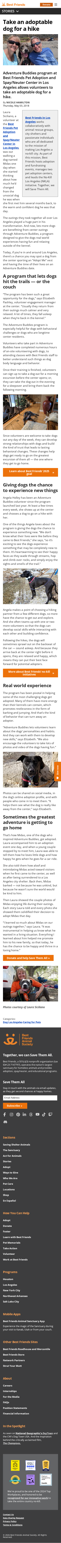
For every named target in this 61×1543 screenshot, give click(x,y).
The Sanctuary (11, 1150)
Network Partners (14, 1360)
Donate (46, 4)
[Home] (16, 4)
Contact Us (8, 1514)
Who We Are (10, 1178)
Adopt (6, 1167)
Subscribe (13, 1105)
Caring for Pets (32, 1022)
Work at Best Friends (15, 1259)
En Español (9, 1200)
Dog (5, 1022)
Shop (6, 1195)
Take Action (10, 1248)
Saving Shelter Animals (16, 1144)
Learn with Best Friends (17, 1237)
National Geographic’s (34, 1433)
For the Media (11, 1396)
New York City (11, 1290)
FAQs (6, 1402)
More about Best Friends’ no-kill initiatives (29, 673)
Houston (8, 1279)
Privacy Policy (9, 1521)
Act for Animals (12, 1155)
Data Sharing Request (13, 1518)
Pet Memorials (11, 1242)
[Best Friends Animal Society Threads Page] (32, 1115)
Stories (7, 1161)
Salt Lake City (11, 1301)
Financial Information (16, 1413)
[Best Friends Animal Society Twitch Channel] (51, 1115)
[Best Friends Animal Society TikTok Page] (45, 1115)
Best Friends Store (13, 1354)
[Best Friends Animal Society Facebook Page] (6, 1115)
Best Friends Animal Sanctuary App (24, 1321)
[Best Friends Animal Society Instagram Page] (12, 1115)
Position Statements (15, 1408)
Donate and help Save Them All (27, 958)
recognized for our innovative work (28, 1498)
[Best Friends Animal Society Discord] (6, 1123)
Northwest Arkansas (15, 1296)
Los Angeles (15, 1022)
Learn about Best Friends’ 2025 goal (29, 472)
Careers (7, 1385)
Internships (10, 1391)
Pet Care (8, 1183)
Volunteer (9, 1253)
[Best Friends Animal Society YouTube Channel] (38, 1115)
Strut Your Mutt (12, 1365)
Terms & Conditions (12, 1525)
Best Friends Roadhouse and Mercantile (26, 1349)
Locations (9, 1189)
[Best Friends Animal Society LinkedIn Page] (25, 1115)
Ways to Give (10, 1172)
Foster (6, 1231)
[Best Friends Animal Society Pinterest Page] (19, 1115)
